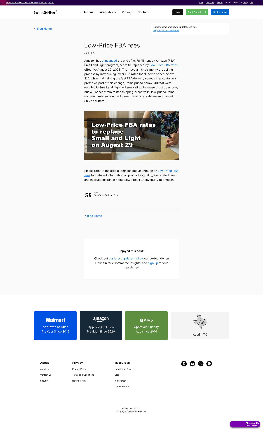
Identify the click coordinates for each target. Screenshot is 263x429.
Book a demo (219, 12)
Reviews (210, 3)
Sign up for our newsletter (166, 30)
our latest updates (121, 258)
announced (109, 60)
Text (245, 3)
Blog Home (44, 28)
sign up (153, 263)
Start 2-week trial (197, 12)
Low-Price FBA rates (164, 65)
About (220, 3)
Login (177, 12)
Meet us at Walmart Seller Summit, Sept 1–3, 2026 (30, 3)
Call (251, 3)
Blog (201, 3)
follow (139, 258)
